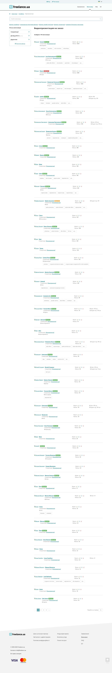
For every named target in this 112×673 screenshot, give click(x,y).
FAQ (96, 7)
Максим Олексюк (49, 475)
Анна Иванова (47, 539)
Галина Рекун (46, 257)
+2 (76, 330)
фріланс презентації (59, 24)
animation (50, 48)
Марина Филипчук (50, 567)
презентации (56, 346)
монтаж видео (68, 88)
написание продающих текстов (57, 288)
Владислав (45, 414)
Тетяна (41, 248)
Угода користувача (63, 634)
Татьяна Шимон (48, 391)
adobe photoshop (50, 207)
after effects (63, 103)
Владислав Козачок (51, 131)
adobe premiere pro (66, 346)
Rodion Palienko (48, 380)
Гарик (40, 173)
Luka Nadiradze (47, 576)
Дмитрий (43, 319)
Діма (40, 330)
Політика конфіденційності (41, 640)
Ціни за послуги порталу (40, 634)
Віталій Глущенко (49, 367)
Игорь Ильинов (48, 226)
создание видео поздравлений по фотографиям (77, 264)
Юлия (40, 164)
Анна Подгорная (48, 425)
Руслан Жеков (47, 308)
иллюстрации (51, 88)
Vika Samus (45, 598)
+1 (77, 96)
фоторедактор (76, 581)
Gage (40, 239)
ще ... (81, 63)
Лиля (40, 486)
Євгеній (42, 42)
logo (44, 359)
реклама (46, 264)
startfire (42, 96)
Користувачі (14, 13)
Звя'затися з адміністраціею (41, 637)
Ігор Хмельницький (51, 56)
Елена (41, 506)
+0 (80, 82)
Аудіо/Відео (21, 13)
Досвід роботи (17, 36)
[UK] (100, 1)
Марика (42, 155)
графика (42, 178)
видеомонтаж (56, 137)
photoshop (43, 48)
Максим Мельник (49, 495)
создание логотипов (49, 581)
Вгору (107, 662)
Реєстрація (56, 1)
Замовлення (80, 7)
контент (49, 137)
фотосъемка (49, 178)
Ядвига (41, 71)
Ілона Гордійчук (48, 558)
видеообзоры (69, 192)
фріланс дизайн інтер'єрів (46, 24)
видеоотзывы (61, 192)
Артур (40, 146)
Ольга (40, 215)
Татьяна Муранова (50, 455)
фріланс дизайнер (14, 24)
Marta (40, 436)
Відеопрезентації (51, 43)
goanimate (67, 63)
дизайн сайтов (55, 103)
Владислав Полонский (53, 82)
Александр (44, 354)
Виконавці (90, 7)
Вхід (48, 1)
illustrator (48, 103)
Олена (41, 549)
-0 (81, 42)
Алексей (42, 281)
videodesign (66, 48)
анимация (63, 137)
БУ (101, 7)
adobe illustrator (59, 207)
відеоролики (78, 207)
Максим (42, 521)
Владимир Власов (50, 341)
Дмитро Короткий (49, 272)
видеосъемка (57, 178)
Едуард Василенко (51, 466)
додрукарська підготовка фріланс (29, 24)
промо (54, 359)
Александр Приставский (54, 122)
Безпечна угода (62, 637)
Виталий (42, 186)
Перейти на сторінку (92, 610)
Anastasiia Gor (47, 296)
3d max (69, 231)
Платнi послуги (61, 640)
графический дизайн (73, 137)
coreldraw (69, 300)
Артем (41, 589)
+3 (80, 56)
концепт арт (59, 88)
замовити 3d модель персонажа (74, 24)
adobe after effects (51, 63)
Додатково (14, 39)
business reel (61, 359)
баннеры (42, 513)
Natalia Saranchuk (49, 200)
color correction (57, 48)
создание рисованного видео (56, 264)
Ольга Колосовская (51, 111)
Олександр (44, 405)
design (42, 103)
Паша (40, 530)
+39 (77, 42)
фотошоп (48, 372)
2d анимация (75, 63)
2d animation (60, 63)
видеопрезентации (77, 88)
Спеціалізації (14, 32)
